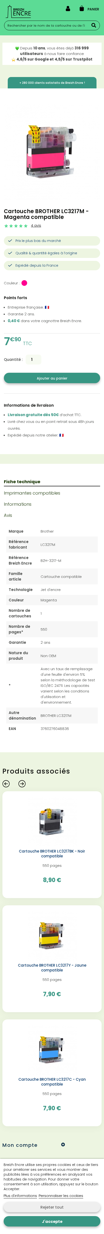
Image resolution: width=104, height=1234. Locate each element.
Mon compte (20, 1145)
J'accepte (52, 1221)
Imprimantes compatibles (32, 493)
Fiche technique (22, 482)
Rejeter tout (52, 1207)
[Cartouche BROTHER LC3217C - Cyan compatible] (52, 1049)
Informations (17, 504)
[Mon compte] (68, 9)
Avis (8, 515)
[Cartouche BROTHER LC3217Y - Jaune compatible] (52, 935)
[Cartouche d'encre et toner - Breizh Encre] (18, 11)
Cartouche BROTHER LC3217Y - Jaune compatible (52, 968)
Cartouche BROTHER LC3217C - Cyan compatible (52, 1082)
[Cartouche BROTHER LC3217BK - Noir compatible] (52, 821)
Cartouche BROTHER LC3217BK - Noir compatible (52, 854)
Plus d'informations (20, 1195)
